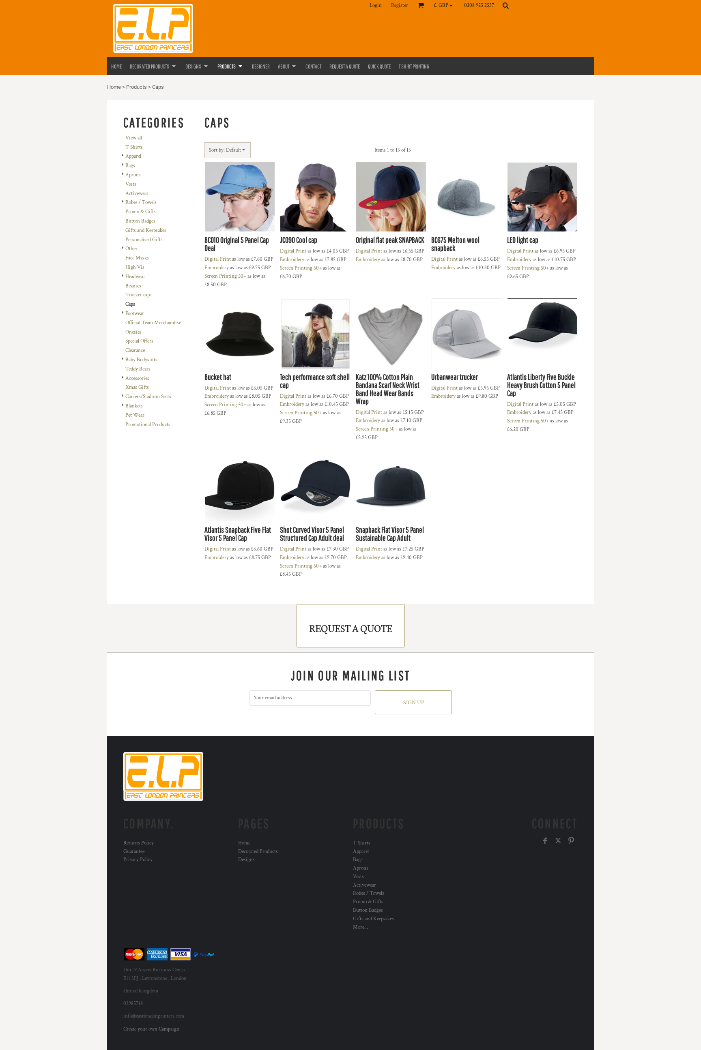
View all (133, 138)
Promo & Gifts (140, 211)
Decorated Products (258, 851)
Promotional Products (147, 424)
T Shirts (134, 147)
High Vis (134, 267)
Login (376, 5)
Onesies (133, 332)
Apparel (133, 156)
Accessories (137, 378)
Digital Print (217, 259)
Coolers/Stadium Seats (148, 396)
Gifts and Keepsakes (145, 230)
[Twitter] (558, 840)
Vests (130, 184)
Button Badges (140, 221)
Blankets (134, 406)
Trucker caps (138, 294)
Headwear (135, 276)
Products (136, 87)
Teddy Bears (138, 369)
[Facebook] (545, 840)
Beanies (133, 286)
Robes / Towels (141, 202)
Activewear (136, 193)
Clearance (135, 350)
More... (360, 927)
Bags (130, 165)
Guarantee (133, 851)
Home (114, 87)
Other (131, 248)
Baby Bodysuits (141, 359)
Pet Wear (134, 415)
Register (399, 5)
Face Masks (137, 258)
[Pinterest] (571, 840)
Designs (246, 859)
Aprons (133, 174)
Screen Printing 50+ (225, 276)
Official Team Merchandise (153, 322)
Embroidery (216, 267)
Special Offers (139, 341)
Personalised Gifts (144, 239)
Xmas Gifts (137, 387)
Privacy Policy (138, 859)
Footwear (134, 313)
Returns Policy (138, 843)
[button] (445, 5)
